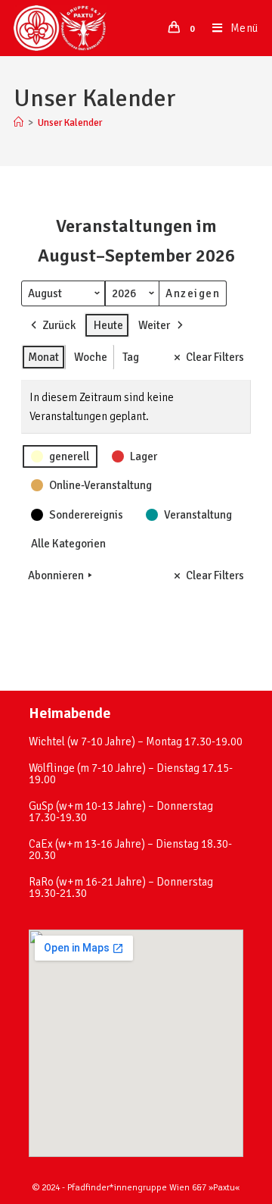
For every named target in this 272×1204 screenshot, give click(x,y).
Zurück (59, 325)
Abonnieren (56, 575)
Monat (43, 357)
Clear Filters (215, 357)
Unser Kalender (70, 123)
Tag (130, 357)
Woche (90, 357)
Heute (108, 325)
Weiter (154, 325)
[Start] (18, 123)
